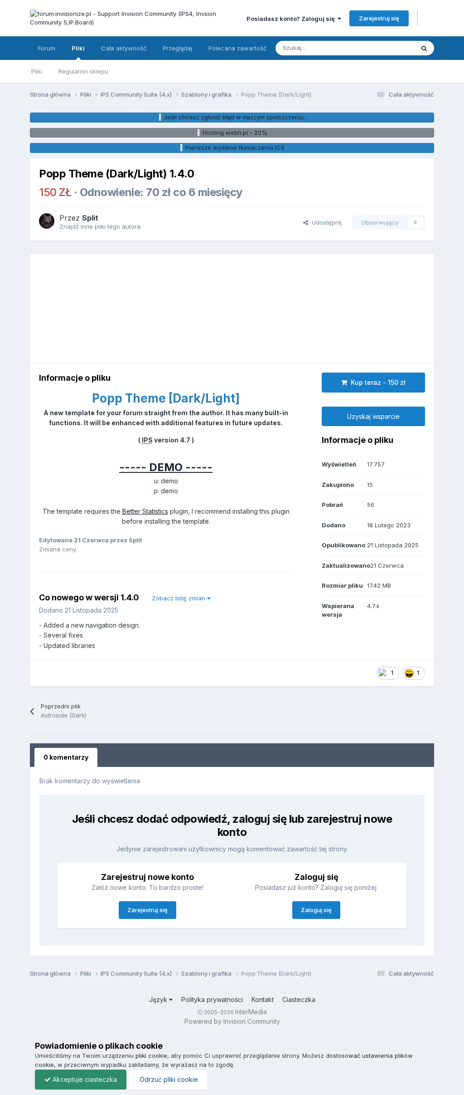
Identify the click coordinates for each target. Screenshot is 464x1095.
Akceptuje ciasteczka (84, 1079)
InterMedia (251, 1012)
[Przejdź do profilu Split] (46, 221)
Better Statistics (145, 511)
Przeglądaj (177, 48)
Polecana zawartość (237, 48)
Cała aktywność (123, 48)
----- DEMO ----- (166, 467)
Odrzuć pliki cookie (168, 1079)
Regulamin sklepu (83, 71)
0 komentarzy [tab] (66, 757)
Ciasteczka (298, 999)
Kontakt (262, 999)
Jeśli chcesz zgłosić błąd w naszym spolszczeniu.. (235, 117)
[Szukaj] (424, 48)
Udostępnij (325, 222)
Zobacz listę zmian (179, 598)
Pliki (78, 48)
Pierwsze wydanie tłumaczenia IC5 (235, 147)
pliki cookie (151, 1055)
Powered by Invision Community (232, 1021)
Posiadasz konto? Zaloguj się (292, 18)
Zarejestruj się (379, 18)
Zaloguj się (316, 909)
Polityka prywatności (212, 999)
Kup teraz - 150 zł (376, 382)
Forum (46, 48)
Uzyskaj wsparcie (373, 416)
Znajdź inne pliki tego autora (99, 226)
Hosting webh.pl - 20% (235, 132)
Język (159, 999)
